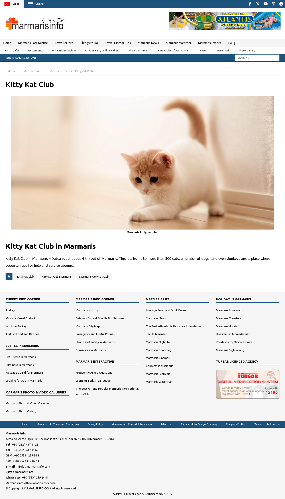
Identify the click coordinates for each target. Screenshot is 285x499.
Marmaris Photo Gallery (21, 411)
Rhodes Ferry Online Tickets (102, 50)
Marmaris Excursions (64, 50)
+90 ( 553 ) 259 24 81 (27, 455)
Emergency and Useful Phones (95, 334)
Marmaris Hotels (226, 326)
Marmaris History (87, 310)
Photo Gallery (247, 50)
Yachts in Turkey (16, 326)
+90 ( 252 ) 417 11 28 (25, 444)
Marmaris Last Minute (33, 43)
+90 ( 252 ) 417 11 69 (25, 449)
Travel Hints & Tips (118, 43)
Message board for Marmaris (24, 372)
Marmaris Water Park (159, 381)
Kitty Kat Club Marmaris (56, 276)
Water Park (223, 50)
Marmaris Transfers (228, 318)
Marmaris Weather (178, 43)
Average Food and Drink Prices (166, 310)
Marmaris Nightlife (158, 342)
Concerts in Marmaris (159, 365)
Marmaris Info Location (267, 424)
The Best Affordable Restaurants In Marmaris (175, 326)
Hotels (204, 50)
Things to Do (89, 43)
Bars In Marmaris (156, 334)
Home (7, 43)
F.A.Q (231, 43)
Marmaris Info (33, 71)
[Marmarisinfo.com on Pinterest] (281, 4)
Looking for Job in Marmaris (24, 380)
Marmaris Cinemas (158, 357)
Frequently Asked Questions (94, 372)
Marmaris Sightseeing (230, 350)
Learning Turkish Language (93, 380)
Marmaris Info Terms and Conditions (58, 424)
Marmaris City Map (88, 326)
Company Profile (235, 424)
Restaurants (35, 50)
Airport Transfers (138, 50)
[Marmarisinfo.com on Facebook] (250, 4)
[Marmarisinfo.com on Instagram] (273, 4)
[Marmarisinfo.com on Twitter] (258, 4)
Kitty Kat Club (25, 276)
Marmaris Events (209, 43)
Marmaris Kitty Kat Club (94, 276)
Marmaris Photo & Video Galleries (27, 403)
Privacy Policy (95, 424)
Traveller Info (64, 43)
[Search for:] (257, 57)
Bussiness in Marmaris (20, 364)
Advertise (166, 424)
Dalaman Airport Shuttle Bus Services (100, 318)
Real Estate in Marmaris (21, 356)
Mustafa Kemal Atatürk (21, 318)
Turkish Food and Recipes (22, 334)
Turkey (10, 310)
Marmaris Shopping (158, 350)
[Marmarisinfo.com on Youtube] (265, 4)
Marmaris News (148, 43)
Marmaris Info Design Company (199, 424)
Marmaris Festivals (158, 373)
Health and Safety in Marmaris (95, 342)
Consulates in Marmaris (91, 350)
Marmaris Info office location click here (31, 483)
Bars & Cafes (11, 50)
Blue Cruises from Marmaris (174, 50)
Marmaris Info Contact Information (132, 424)
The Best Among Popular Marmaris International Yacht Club (107, 391)
